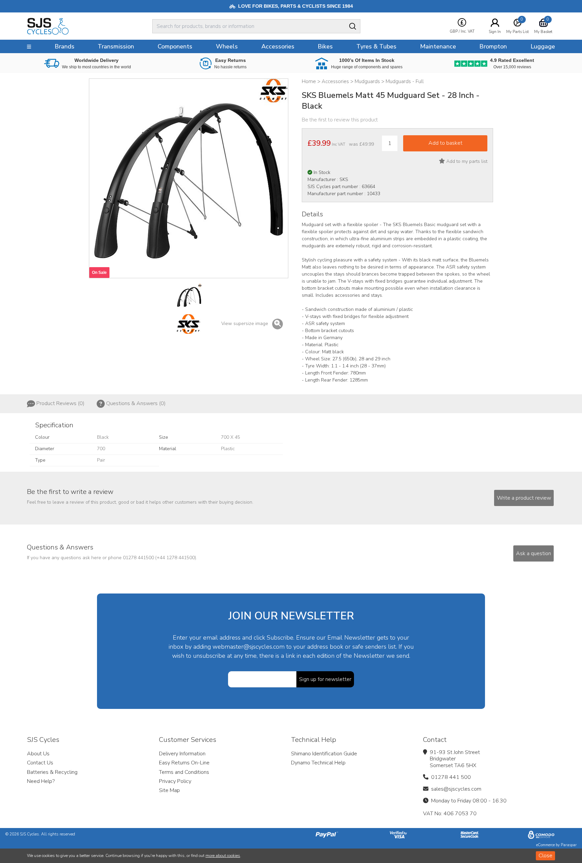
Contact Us (40, 762)
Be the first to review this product (340, 120)
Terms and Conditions (184, 772)
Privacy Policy (175, 781)
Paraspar (569, 845)
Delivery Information (182, 753)
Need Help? (41, 781)
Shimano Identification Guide (324, 753)
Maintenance (438, 46)
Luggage (542, 46)
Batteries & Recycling (52, 772)
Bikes (325, 46)
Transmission (116, 46)
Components (175, 46)
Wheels (227, 46)
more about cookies (222, 855)
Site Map (169, 790)
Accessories (277, 46)
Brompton (493, 46)
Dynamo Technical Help (318, 762)
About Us (38, 753)
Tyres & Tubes (376, 46)
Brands (64, 46)
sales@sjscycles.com (456, 789)
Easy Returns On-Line (184, 762)
